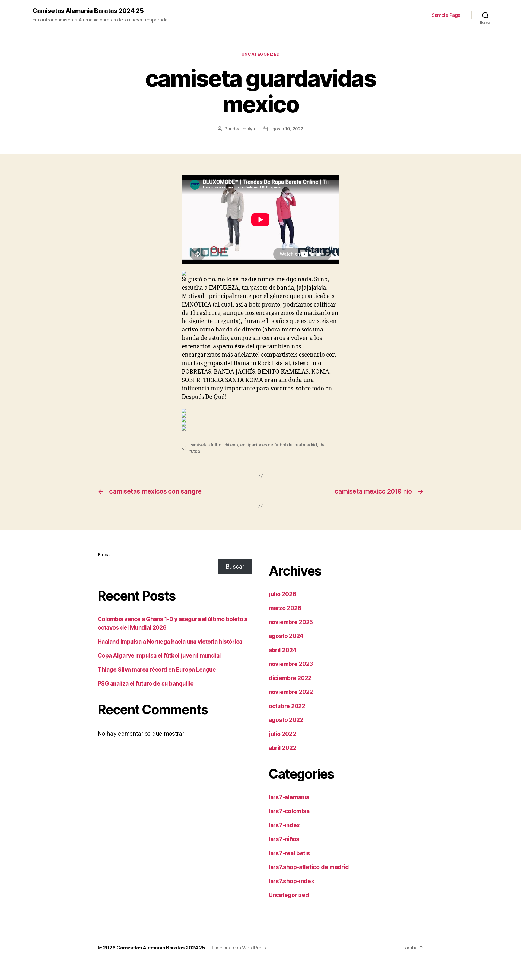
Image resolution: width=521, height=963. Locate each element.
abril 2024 (282, 650)
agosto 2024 (286, 636)
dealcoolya (244, 128)
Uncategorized (260, 54)
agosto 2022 (286, 719)
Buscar (104, 554)
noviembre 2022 (291, 692)
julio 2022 (282, 734)
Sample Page (446, 15)
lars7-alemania (289, 797)
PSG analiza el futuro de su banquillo (146, 683)
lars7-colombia (289, 811)
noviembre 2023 (291, 664)
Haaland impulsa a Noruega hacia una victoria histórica (170, 641)
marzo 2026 (285, 608)
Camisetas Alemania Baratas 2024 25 (88, 11)
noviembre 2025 (291, 622)
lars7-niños (284, 839)
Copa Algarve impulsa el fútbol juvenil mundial (159, 655)
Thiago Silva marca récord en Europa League (157, 669)
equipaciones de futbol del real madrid (278, 444)
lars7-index (284, 825)
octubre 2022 (287, 706)
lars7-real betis (289, 853)
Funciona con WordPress (239, 948)
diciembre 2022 (290, 678)
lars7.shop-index (291, 881)
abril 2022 (282, 747)
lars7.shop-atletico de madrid (309, 867)
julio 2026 (282, 594)
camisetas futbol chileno (213, 444)
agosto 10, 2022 (286, 128)
